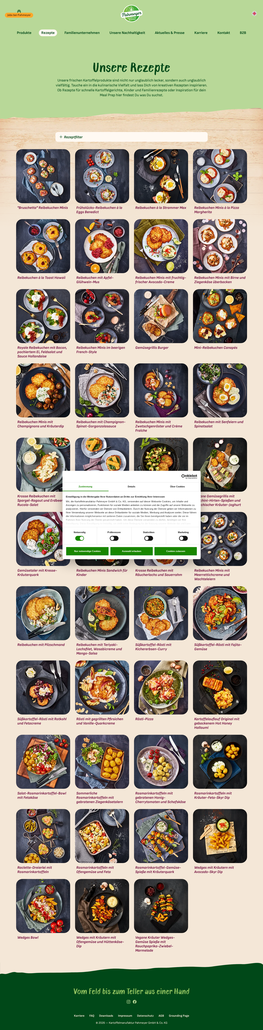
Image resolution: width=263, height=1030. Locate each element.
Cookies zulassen (175, 551)
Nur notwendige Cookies (87, 551)
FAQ (91, 1016)
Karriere (79, 1016)
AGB (161, 1016)
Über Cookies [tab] (177, 486)
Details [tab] (131, 486)
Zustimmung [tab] (85, 486)
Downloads (106, 1016)
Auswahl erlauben (131, 551)
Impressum (125, 1016)
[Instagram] (128, 1002)
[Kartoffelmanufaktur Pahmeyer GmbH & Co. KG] (131, 13)
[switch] (114, 538)
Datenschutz (145, 1016)
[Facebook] (134, 1002)
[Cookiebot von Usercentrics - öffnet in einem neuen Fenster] (183, 476)
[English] (254, 13)
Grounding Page (179, 1016)
